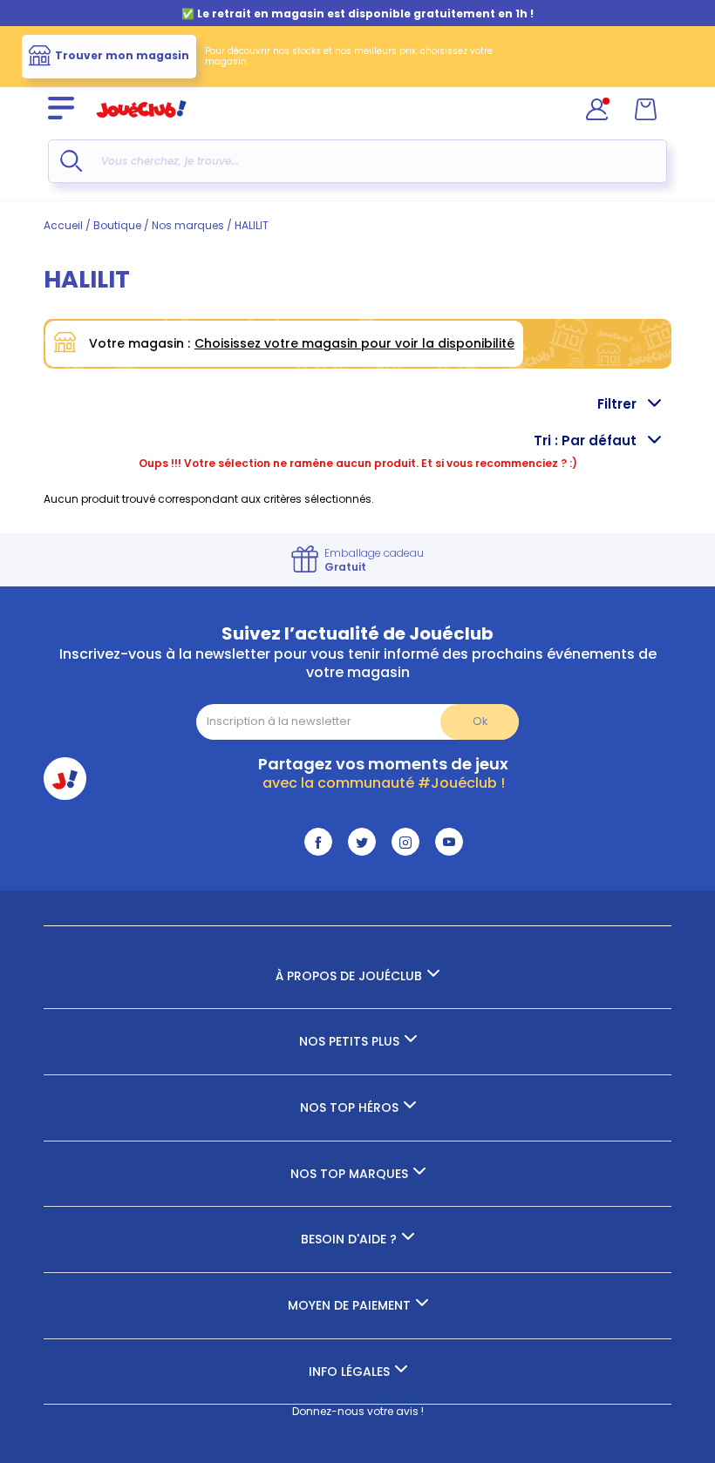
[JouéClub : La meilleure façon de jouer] (141, 125)
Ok (480, 721)
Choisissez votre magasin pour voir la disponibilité (354, 343)
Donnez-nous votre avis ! (358, 1411)
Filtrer (617, 404)
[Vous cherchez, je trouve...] (71, 161)
